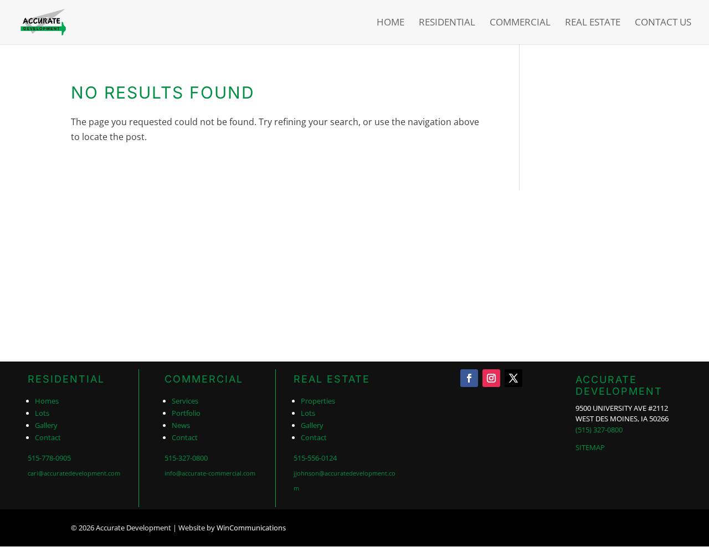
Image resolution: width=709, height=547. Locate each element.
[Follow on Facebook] (469, 378)
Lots (42, 413)
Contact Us (663, 23)
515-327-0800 (186, 458)
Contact (48, 437)
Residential (447, 23)
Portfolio (186, 413)
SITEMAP (590, 447)
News (181, 425)
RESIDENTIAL (66, 379)
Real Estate (592, 23)
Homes (47, 401)
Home (390, 23)
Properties (318, 401)
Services (185, 401)
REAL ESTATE (332, 379)
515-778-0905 (49, 458)
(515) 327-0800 (599, 430)
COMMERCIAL (204, 379)
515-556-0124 (315, 458)
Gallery (46, 425)
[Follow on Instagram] (491, 378)
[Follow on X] (513, 378)
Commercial (520, 23)
